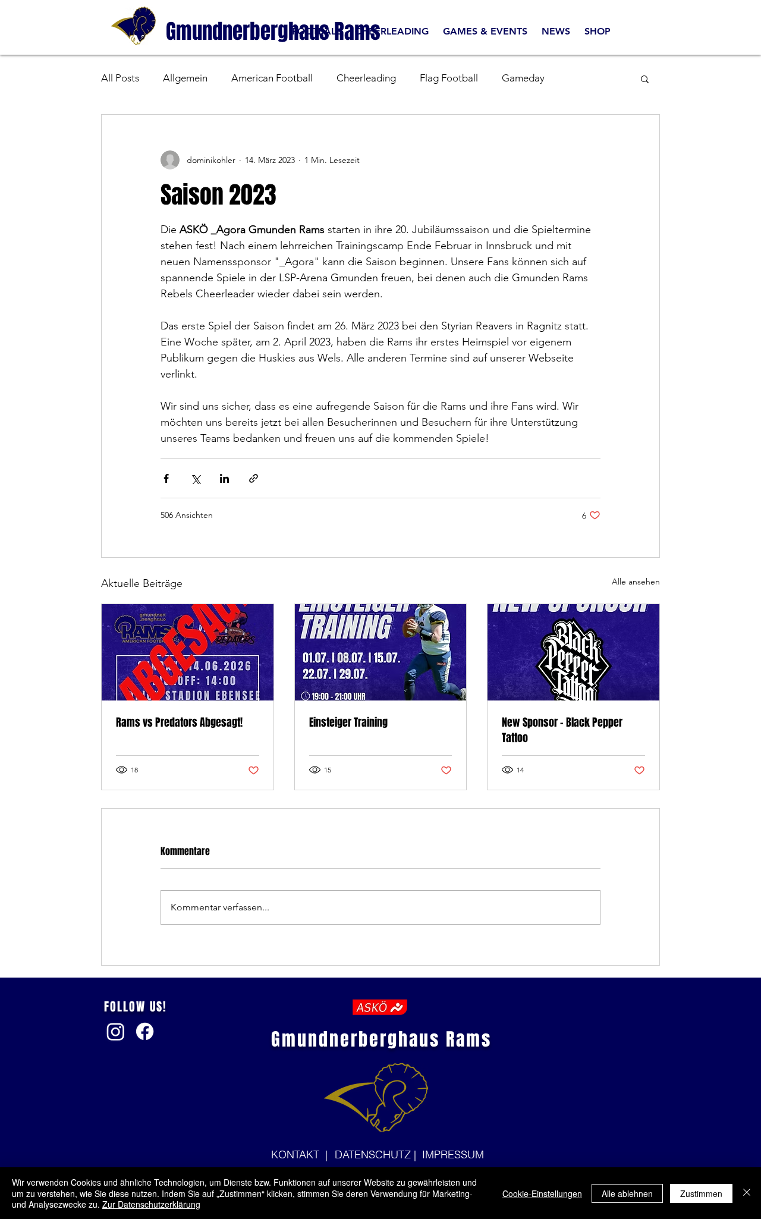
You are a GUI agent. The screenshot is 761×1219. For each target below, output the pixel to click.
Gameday (523, 78)
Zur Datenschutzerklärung (151, 1204)
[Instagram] (115, 1031)
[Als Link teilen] (253, 478)
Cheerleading (366, 78)
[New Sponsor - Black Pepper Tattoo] (573, 652)
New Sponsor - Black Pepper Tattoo (562, 730)
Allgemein (185, 78)
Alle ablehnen (627, 1193)
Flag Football (449, 78)
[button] (644, 78)
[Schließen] (747, 1193)
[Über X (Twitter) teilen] (195, 478)
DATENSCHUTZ (374, 1154)
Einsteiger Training (348, 722)
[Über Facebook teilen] (166, 478)
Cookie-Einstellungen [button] (542, 1193)
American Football (272, 78)
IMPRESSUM (453, 1154)
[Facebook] (144, 1031)
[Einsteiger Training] (381, 652)
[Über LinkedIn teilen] (224, 478)
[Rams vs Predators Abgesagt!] (187, 652)
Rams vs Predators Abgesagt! (179, 722)
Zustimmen (701, 1193)
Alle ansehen (636, 581)
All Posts (120, 78)
